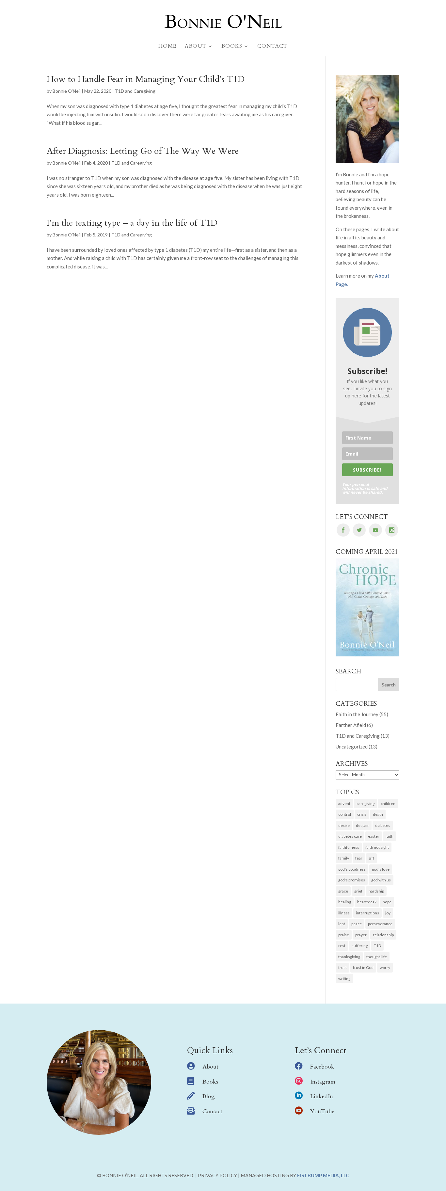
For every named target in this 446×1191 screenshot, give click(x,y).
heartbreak (366, 901)
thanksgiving (349, 956)
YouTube (322, 1111)
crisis (362, 814)
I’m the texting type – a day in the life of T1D (132, 223)
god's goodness (352, 869)
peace (356, 923)
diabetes (382, 825)
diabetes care (350, 836)
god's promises (351, 879)
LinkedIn (321, 1096)
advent (344, 803)
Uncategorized (352, 746)
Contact (212, 1111)
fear (358, 858)
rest (341, 945)
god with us (381, 879)
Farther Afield (351, 725)
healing (344, 901)
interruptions (367, 912)
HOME (167, 47)
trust (342, 967)
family (343, 858)
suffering (360, 945)
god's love (381, 869)
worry (385, 967)
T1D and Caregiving (135, 91)
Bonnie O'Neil (67, 91)
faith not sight (377, 847)
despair (362, 825)
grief (358, 891)
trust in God (363, 967)
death (378, 814)
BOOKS (231, 47)
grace (343, 891)
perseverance (380, 923)
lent (341, 923)
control (344, 814)
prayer (361, 934)
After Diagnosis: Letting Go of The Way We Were (143, 151)
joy (387, 912)
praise (343, 934)
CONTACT (272, 47)
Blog (208, 1096)
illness (344, 912)
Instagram (322, 1082)
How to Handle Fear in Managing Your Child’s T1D (146, 79)
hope (387, 901)
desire (344, 825)
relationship (383, 934)
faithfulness (348, 847)
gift (371, 858)
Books (210, 1082)
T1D (377, 945)
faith (389, 836)
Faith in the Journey (357, 714)
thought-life (376, 956)
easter (373, 836)
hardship (376, 891)
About (210, 1067)
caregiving (365, 803)
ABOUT (195, 47)
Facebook (322, 1067)
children (388, 803)
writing (344, 978)
